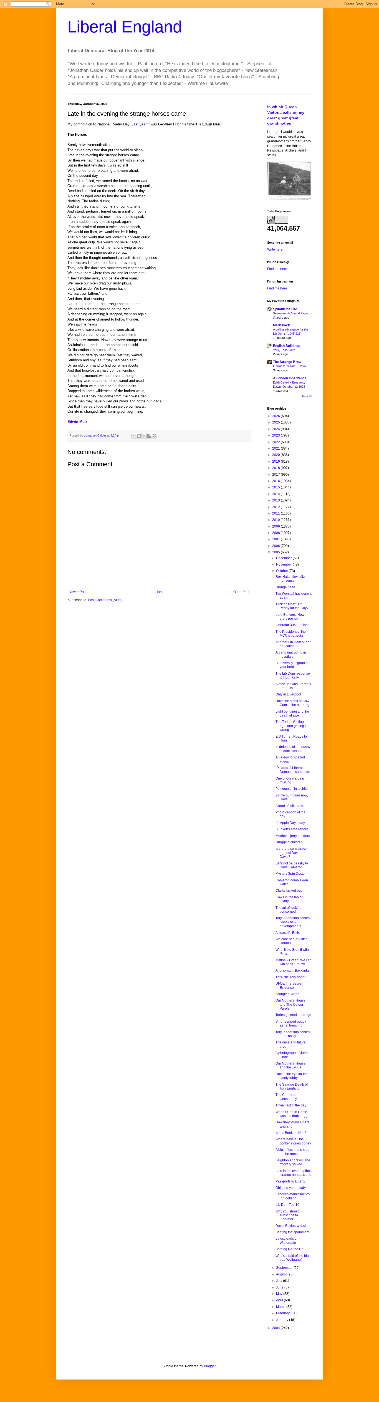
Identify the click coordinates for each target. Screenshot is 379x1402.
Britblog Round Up (290, 1249)
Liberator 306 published (294, 625)
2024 (276, 429)
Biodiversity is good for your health (293, 665)
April (280, 1300)
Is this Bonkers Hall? (291, 1133)
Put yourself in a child (292, 789)
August (281, 1274)
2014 (276, 494)
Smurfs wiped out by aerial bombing (291, 1023)
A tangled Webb (287, 994)
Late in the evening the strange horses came (293, 1173)
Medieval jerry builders (293, 836)
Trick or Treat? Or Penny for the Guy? (292, 606)
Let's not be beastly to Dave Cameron (292, 865)
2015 (276, 487)
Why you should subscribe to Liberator (288, 1215)
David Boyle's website (292, 1226)
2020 (276, 455)
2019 (276, 461)
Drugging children (289, 842)
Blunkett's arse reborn (292, 829)
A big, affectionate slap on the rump (292, 1152)
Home (160, 592)
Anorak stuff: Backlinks (292, 970)
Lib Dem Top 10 (287, 1205)
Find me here (277, 269)
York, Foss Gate (284, 350)
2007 (276, 539)
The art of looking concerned (289, 910)
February (283, 1313)
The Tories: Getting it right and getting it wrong (291, 726)
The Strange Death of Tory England (292, 1086)
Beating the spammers (292, 1232)
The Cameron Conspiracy (286, 1097)
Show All (307, 396)
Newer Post (77, 592)
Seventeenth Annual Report (291, 313)
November (284, 564)
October (282, 571)
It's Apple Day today (290, 823)
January (282, 1320)
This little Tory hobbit (291, 977)
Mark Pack (281, 325)
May (279, 1294)
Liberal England (124, 26)
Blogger (210, 1366)
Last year (139, 124)
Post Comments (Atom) (105, 600)
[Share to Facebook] (149, 435)
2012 (276, 507)
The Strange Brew (287, 362)
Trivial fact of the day (291, 1105)
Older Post (241, 592)
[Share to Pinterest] (154, 435)
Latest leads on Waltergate (287, 1240)
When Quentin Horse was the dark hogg (291, 1114)
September (285, 1268)
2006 (276, 546)
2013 (276, 500)
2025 (276, 422)
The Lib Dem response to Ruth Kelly (293, 675)
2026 (276, 416)
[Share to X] (144, 435)
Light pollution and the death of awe (292, 713)
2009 (276, 526)
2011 (276, 513)
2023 (276, 435)
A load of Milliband (289, 806)
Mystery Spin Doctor (291, 874)
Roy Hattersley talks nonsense (290, 579)
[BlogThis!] (139, 435)
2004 (276, 1328)
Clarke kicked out (289, 890)
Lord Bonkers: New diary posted (290, 617)
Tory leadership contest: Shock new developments (293, 922)
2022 (276, 442)
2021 (276, 448)
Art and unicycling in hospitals (291, 654)
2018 (276, 468)
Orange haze (285, 587)
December (284, 558)
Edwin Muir (77, 422)
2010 (276, 520)
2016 (276, 481)
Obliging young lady (291, 1188)
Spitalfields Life (285, 309)
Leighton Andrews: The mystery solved (293, 1162)
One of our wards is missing (290, 780)
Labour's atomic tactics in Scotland (293, 1196)
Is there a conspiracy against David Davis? (291, 853)
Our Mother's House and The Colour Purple (290, 1004)
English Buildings (286, 346)
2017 (276, 474)
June (280, 1287)
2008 (276, 533)
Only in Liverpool (288, 694)
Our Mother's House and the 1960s (290, 1065)
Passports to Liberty (290, 1181)
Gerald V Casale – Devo (289, 366)
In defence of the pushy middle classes (293, 749)
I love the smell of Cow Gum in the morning (292, 703)
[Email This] (133, 435)
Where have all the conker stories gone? (293, 1141)
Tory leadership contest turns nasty (293, 1034)
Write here (275, 249)
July (279, 1281)
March (281, 1307)
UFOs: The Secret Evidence (289, 985)
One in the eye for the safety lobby (292, 1076)
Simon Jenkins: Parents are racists (293, 686)
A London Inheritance (290, 378)
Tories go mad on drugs (293, 1015)
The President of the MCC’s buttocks (291, 633)
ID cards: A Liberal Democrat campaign (293, 770)
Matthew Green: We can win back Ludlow (294, 962)
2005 (276, 552)
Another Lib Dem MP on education (294, 644)
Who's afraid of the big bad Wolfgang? (292, 1258)
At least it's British (289, 933)
